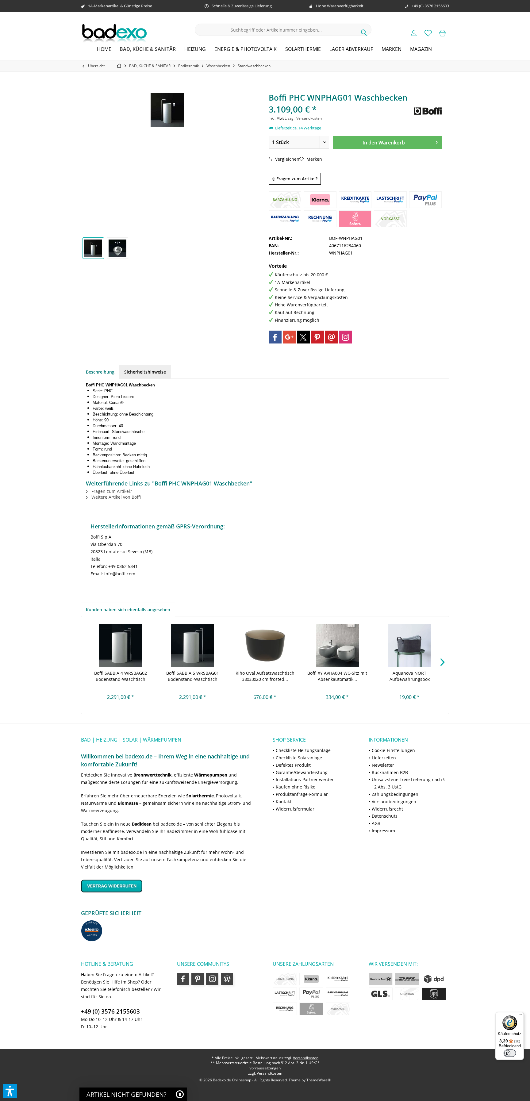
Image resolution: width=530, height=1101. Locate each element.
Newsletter (383, 765)
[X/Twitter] (303, 337)
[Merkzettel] (428, 33)
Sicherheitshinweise (145, 372)
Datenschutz (385, 816)
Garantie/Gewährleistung (302, 772)
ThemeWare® (318, 1080)
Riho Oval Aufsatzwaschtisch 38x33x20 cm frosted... (265, 676)
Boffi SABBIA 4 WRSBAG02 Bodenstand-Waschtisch (120, 676)
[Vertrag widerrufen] (169, 885)
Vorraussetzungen (265, 1068)
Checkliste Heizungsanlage (303, 750)
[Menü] (520, 1015)
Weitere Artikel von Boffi (115, 497)
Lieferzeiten (384, 758)
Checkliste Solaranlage (299, 758)
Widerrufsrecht (387, 809)
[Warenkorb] (442, 33)
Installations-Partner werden (305, 779)
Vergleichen (286, 159)
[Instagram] (345, 337)
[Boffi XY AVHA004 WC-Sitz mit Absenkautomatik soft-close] (337, 645)
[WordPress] (227, 979)
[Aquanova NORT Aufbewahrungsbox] (409, 645)
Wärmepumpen (210, 775)
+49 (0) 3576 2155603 (110, 1011)
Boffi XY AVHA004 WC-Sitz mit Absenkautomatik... (337, 676)
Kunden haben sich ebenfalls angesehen (128, 609)
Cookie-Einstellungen (393, 750)
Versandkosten (305, 1058)
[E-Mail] (331, 337)
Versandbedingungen (394, 801)
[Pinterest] (317, 337)
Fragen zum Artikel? (296, 179)
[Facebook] (275, 337)
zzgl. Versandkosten (305, 118)
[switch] (510, 1053)
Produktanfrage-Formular (302, 794)
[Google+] (289, 337)
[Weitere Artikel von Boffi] (428, 111)
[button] (10, 1091)
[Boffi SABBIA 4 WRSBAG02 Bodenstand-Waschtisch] (120, 645)
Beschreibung (100, 372)
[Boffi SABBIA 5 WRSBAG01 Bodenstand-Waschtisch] (193, 645)
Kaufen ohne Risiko (295, 787)
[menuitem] (442, 33)
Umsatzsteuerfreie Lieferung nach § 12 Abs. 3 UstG (408, 783)
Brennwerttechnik (152, 775)
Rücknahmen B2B (390, 772)
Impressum (383, 831)
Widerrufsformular (295, 809)
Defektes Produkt (293, 765)
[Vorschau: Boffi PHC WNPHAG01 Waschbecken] (93, 248)
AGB (376, 823)
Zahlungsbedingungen (395, 794)
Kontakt (283, 801)
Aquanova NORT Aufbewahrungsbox (410, 676)
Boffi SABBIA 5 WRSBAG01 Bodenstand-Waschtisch (192, 676)
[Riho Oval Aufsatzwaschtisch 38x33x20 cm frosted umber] (265, 645)
